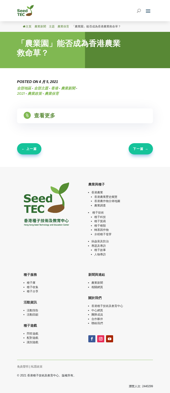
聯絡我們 (97, 323)
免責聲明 (23, 366)
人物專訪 (100, 254)
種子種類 (100, 225)
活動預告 (32, 310)
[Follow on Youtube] (109, 338)
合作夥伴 (97, 319)
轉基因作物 (101, 229)
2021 (21, 93)
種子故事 (100, 250)
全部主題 (41, 88)
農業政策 (35, 93)
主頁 (28, 26)
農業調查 (100, 205)
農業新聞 (40, 26)
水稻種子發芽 (103, 234)
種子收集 (32, 287)
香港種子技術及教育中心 (107, 306)
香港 (54, 88)
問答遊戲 (32, 333)
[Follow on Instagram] (100, 338)
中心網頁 (97, 310)
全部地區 (24, 88)
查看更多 (44, 115)
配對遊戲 (32, 337)
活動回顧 (32, 314)
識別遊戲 (32, 342)
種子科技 (100, 217)
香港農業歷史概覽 (105, 196)
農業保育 (63, 26)
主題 (52, 26)
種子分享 (32, 291)
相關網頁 (97, 287)
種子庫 (31, 282)
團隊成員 (97, 314)
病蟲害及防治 (100, 241)
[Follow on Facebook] (91, 338)
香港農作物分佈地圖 (107, 201)
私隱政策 (36, 366)
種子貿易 (100, 221)
